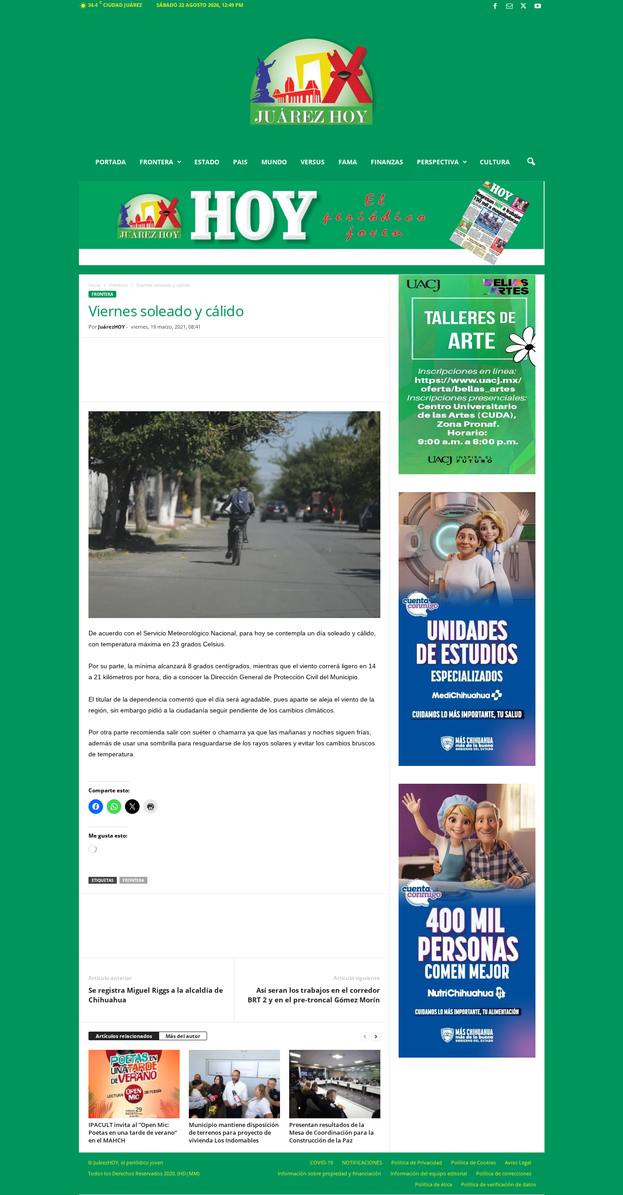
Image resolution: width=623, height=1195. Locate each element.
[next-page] (375, 1036)
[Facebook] (495, 6)
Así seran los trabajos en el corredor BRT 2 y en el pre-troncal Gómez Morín (314, 994)
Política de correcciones (503, 1173)
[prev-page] (364, 1036)
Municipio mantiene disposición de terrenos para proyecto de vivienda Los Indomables (234, 1132)
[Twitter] (523, 6)
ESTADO (206, 161)
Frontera (118, 285)
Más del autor (183, 1036)
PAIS (240, 161)
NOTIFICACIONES (362, 1162)
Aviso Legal (518, 1162)
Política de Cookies (473, 1162)
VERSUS (313, 161)
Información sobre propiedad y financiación (329, 1173)
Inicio (94, 285)
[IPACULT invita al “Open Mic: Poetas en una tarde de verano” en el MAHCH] (134, 1084)
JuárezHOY (111, 326)
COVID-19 (321, 1162)
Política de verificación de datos (498, 1184)
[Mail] (509, 6)
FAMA (347, 161)
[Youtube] (537, 6)
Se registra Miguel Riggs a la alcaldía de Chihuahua (155, 994)
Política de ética (433, 1184)
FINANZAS (387, 161)
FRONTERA (156, 161)
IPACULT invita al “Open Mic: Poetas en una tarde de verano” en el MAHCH (132, 1132)
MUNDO (274, 161)
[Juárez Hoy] (312, 81)
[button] (531, 162)
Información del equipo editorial (428, 1173)
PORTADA (110, 161)
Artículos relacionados (124, 1036)
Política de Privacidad (416, 1162)
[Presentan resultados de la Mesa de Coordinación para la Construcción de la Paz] (334, 1084)
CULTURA (495, 161)
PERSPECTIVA (438, 161)
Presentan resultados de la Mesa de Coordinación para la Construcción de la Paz (331, 1132)
